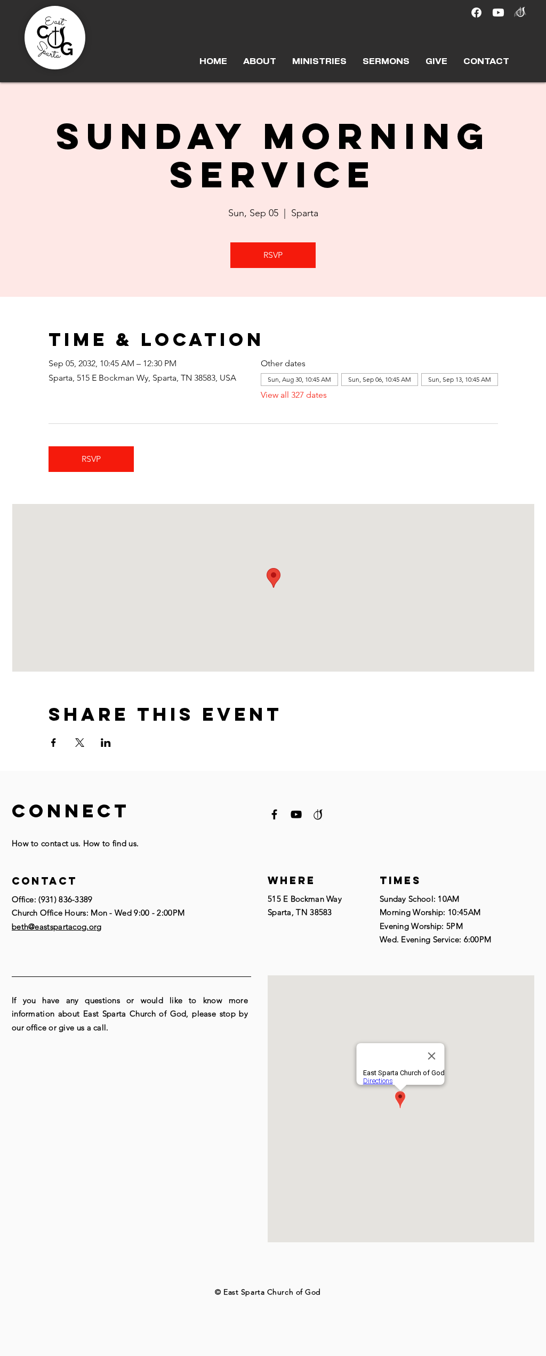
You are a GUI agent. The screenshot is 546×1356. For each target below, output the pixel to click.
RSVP (273, 255)
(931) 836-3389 (65, 899)
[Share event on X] (80, 742)
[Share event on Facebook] (54, 742)
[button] (259, 61)
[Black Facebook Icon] (274, 814)
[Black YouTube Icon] (296, 814)
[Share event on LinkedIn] (106, 742)
